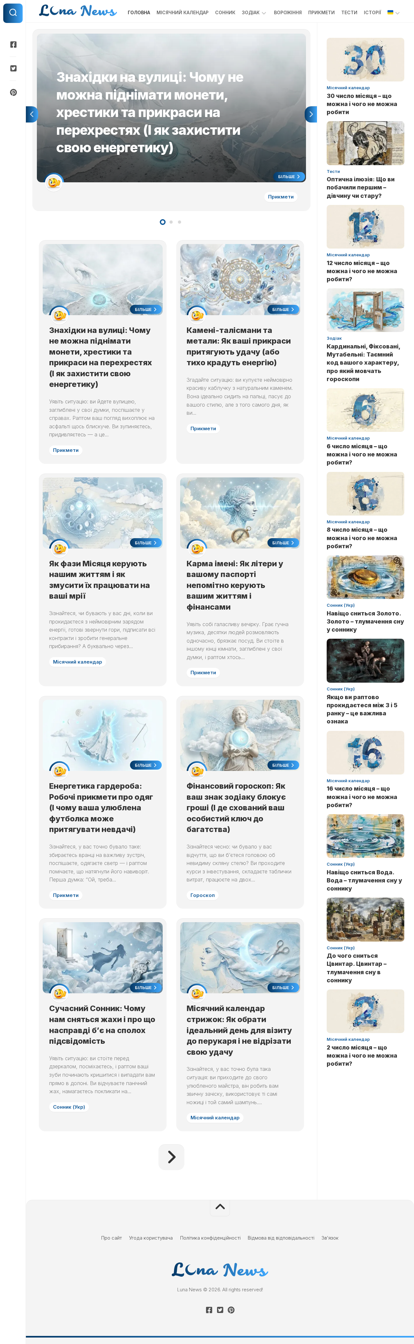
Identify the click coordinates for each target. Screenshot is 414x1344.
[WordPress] (12, 68)
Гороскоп (203, 895)
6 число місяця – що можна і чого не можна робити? (362, 454)
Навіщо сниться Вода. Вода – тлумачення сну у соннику (364, 880)
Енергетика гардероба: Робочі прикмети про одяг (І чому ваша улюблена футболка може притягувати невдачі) (101, 807)
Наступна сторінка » (171, 1157)
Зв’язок (330, 1238)
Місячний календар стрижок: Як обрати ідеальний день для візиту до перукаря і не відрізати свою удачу (239, 1030)
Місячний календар (183, 12)
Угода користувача (151, 1238)
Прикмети (321, 12)
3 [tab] (179, 222)
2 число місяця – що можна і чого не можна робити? (362, 1055)
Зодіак (251, 12)
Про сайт (111, 1238)
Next (311, 114)
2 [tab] (171, 222)
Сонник (225, 12)
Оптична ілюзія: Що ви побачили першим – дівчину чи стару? (361, 187)
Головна (139, 12)
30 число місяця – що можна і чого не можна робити (362, 103)
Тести (349, 12)
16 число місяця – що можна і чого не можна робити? (362, 796)
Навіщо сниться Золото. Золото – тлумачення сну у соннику (365, 621)
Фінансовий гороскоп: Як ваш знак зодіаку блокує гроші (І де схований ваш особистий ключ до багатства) (236, 807)
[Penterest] (12, 92)
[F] (12, 44)
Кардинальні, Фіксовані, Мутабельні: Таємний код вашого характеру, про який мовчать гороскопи (363, 362)
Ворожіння (288, 12)
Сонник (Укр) (69, 1107)
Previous (32, 114)
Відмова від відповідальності (281, 1238)
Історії (372, 12)
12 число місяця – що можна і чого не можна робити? (362, 271)
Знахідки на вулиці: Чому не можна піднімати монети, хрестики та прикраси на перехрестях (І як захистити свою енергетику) (166, 41)
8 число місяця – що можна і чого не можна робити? (362, 537)
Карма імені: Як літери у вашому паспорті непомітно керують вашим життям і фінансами (235, 585)
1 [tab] (163, 222)
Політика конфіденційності (210, 1238)
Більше (287, 176)
